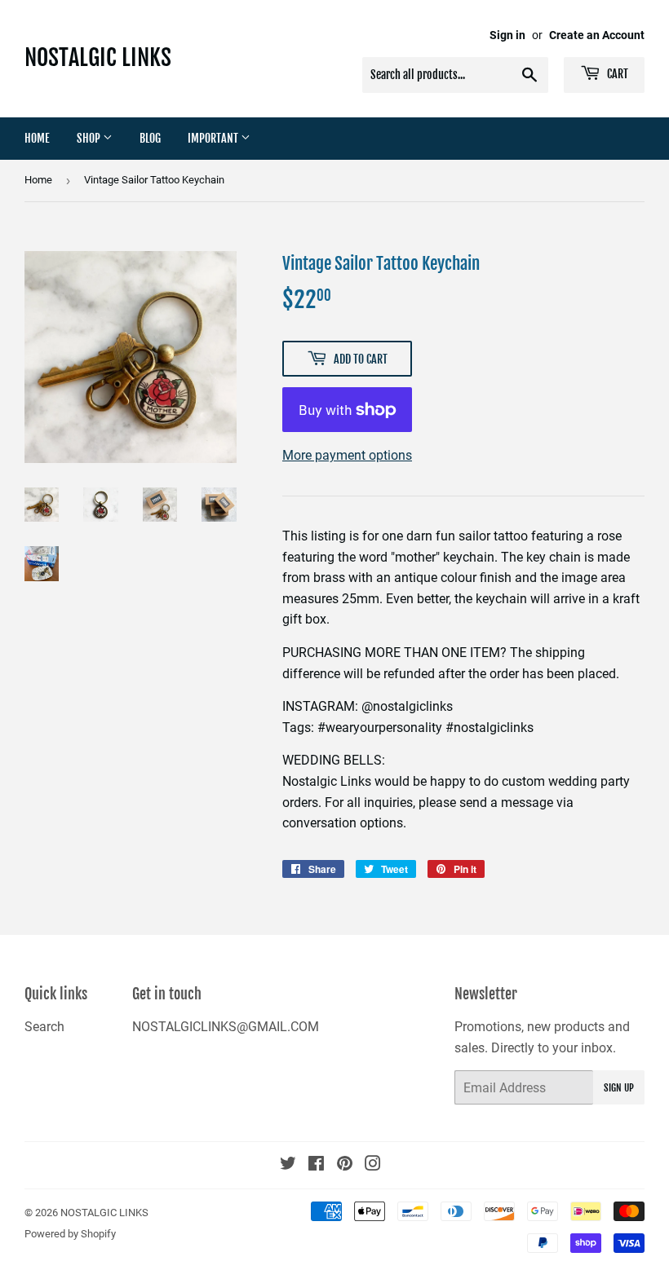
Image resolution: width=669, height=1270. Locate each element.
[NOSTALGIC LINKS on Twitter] (288, 1165)
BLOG (150, 138)
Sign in (507, 35)
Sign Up (619, 1088)
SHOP (90, 138)
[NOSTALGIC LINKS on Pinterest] (344, 1165)
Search (44, 1026)
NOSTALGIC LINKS (97, 57)
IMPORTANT (214, 138)
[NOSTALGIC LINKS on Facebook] (316, 1165)
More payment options (347, 455)
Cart (616, 74)
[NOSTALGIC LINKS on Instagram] (373, 1165)
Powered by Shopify (70, 1234)
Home (37, 138)
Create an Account (597, 35)
